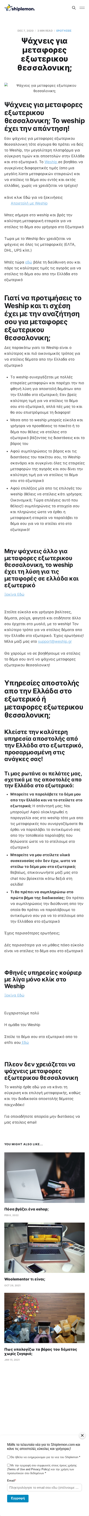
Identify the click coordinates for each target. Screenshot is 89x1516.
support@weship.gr (55, 641)
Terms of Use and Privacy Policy (28, 1469)
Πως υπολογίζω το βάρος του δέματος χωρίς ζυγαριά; (40, 1351)
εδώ (28, 262)
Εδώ (25, 1042)
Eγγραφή (18, 1498)
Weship (51, 162)
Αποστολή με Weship (29, 203)
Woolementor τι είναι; (24, 1279)
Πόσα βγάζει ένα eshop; (26, 1209)
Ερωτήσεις (64, 30)
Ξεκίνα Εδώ (14, 594)
